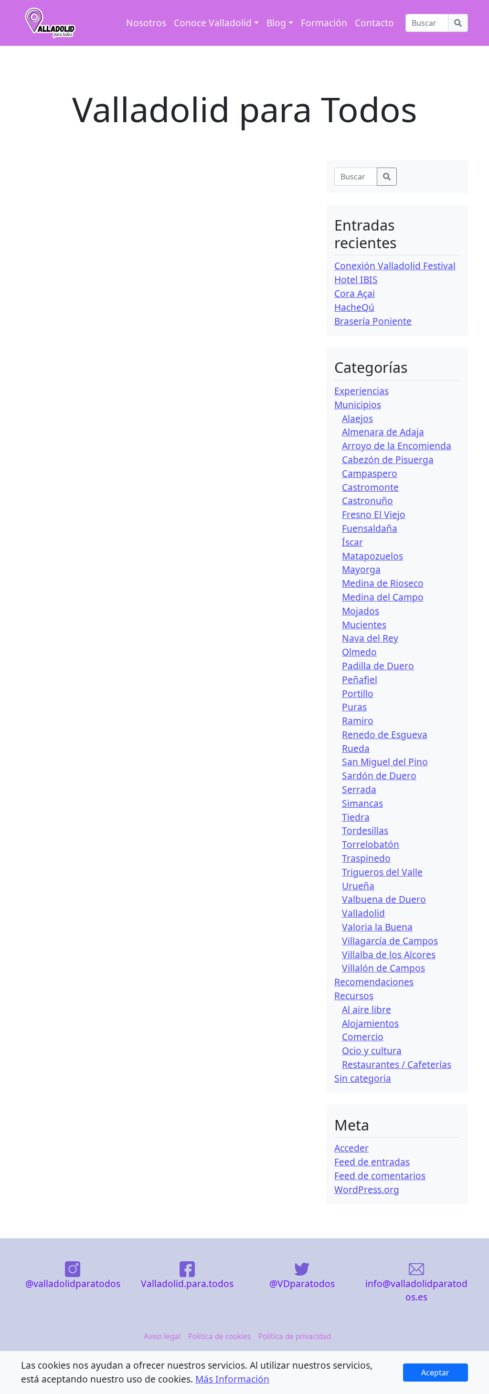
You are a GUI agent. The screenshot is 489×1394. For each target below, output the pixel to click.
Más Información (232, 1379)
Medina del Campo (383, 597)
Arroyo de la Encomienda (396, 445)
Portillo (357, 693)
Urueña (358, 885)
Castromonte (370, 487)
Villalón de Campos (383, 967)
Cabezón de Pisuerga (388, 459)
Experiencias (361, 390)
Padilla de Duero (378, 665)
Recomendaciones (374, 981)
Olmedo (359, 651)
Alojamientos (370, 1023)
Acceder (351, 1147)
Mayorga (361, 569)
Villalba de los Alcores (389, 954)
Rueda (356, 748)
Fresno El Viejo (373, 514)
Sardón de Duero (379, 775)
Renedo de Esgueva (384, 734)
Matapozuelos (372, 555)
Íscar (352, 542)
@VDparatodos (302, 1283)
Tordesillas (365, 830)
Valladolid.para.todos (187, 1283)
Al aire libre (366, 1009)
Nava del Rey (370, 638)
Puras (354, 706)
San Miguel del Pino (385, 761)
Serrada (359, 789)
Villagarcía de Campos (390, 940)
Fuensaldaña (369, 528)
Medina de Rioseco (383, 583)
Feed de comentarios (379, 1175)
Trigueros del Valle (382, 872)
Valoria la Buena (377, 926)
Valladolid (363, 913)
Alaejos (357, 418)
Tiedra (356, 817)
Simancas (362, 803)
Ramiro (357, 720)
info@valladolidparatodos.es (416, 1290)
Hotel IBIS (356, 279)
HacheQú (354, 307)
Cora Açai (354, 293)
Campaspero (369, 473)
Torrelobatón (370, 844)
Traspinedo (366, 858)
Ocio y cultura (372, 1050)
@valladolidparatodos (72, 1283)
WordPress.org (366, 1189)
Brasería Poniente (373, 321)
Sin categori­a (362, 1078)
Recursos (353, 995)
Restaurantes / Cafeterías (396, 1064)
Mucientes (364, 624)
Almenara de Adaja (383, 431)
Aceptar (435, 1372)
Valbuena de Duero (384, 899)
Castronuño (367, 500)
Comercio (362, 1036)
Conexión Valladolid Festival (395, 265)
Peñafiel (359, 679)
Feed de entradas (372, 1161)
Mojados (360, 610)
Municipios (357, 404)
